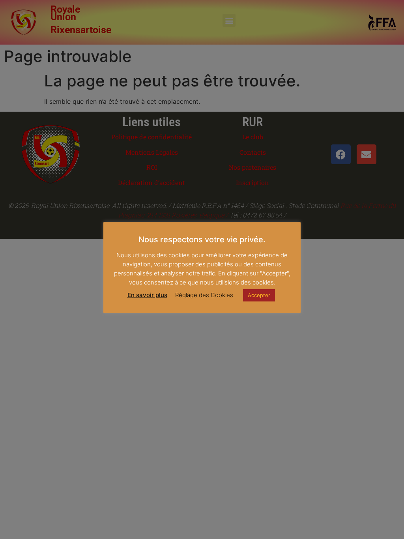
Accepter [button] (259, 295)
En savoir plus (147, 295)
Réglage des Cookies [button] (204, 295)
